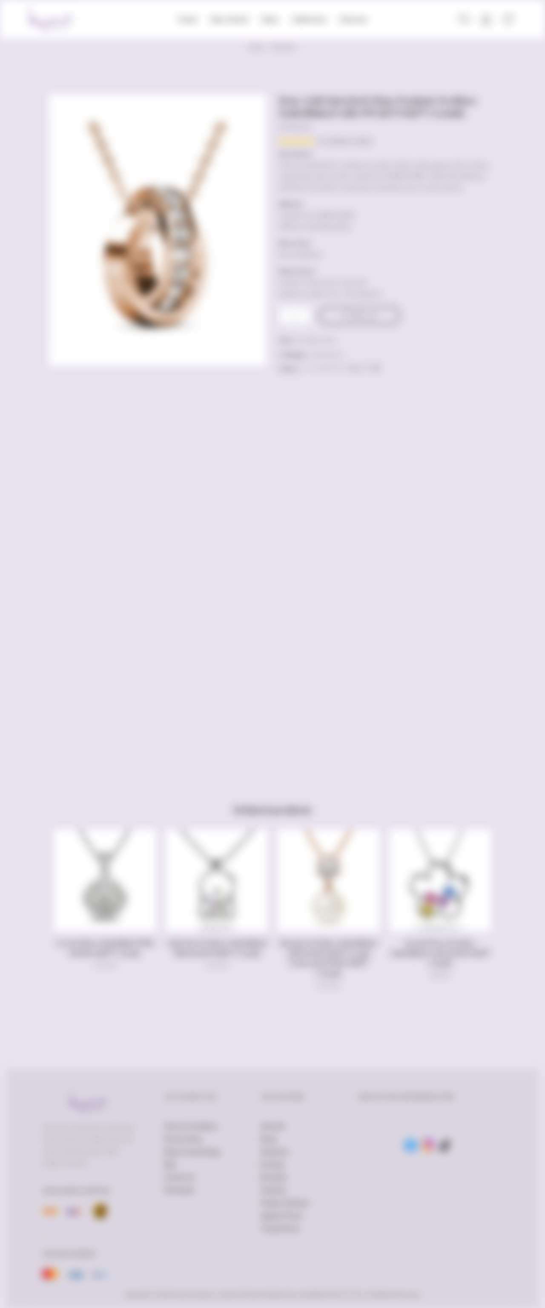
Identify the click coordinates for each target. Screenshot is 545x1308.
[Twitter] (303, 368)
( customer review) (344, 141)
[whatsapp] (365, 368)
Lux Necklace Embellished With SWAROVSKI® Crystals (105, 948)
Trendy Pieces (280, 1228)
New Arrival (229, 19)
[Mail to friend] (344, 368)
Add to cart (363, 315)
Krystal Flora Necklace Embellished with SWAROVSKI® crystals (440, 953)
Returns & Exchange (192, 1152)
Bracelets (274, 1177)
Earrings (272, 1164)
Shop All (272, 1126)
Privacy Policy (183, 1139)
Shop (269, 19)
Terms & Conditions (191, 1126)
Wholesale (179, 1190)
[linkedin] (354, 368)
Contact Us (179, 1177)
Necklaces (283, 47)
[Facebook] (314, 368)
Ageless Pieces (282, 1215)
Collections (309, 19)
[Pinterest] (334, 368)
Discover (353, 19)
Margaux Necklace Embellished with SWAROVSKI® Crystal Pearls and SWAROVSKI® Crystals (328, 958)
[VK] (324, 368)
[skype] (374, 368)
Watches (273, 1190)
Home (187, 19)
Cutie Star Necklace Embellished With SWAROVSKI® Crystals (216, 948)
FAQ (169, 1164)
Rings (268, 1139)
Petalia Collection (285, 1203)
